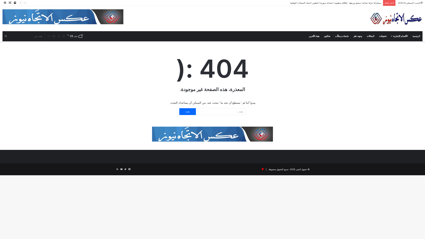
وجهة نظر (357, 36)
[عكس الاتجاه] (396, 19)
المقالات (370, 36)
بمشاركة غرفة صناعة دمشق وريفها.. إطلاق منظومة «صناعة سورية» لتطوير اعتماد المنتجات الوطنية (335, 2)
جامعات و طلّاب (342, 36)
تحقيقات (383, 36)
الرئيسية (416, 36)
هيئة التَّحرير (314, 36)
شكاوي (327, 36)
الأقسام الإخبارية (400, 36)
